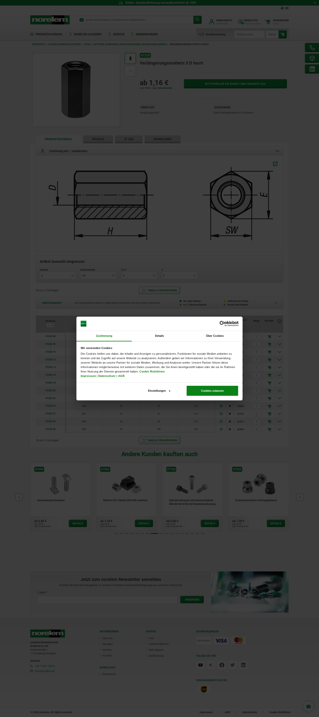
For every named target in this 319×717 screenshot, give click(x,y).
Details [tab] (159, 335)
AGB (121, 375)
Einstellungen (157, 390)
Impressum (88, 375)
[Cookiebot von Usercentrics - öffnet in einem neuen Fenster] (222, 323)
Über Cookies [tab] (215, 335)
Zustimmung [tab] (104, 335)
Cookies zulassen (212, 390)
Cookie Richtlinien (152, 371)
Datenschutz (107, 375)
